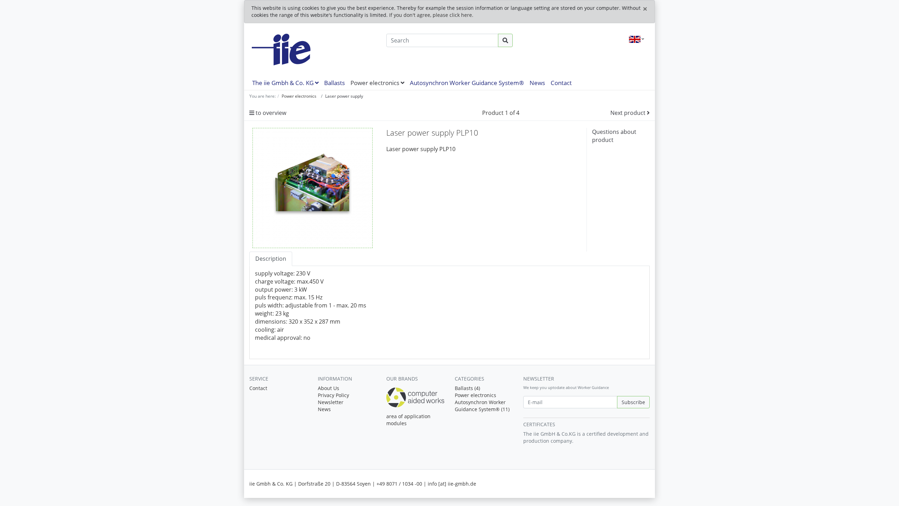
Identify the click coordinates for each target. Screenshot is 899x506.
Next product (628, 113)
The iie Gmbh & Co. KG (283, 83)
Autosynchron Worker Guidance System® (467, 83)
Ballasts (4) (467, 388)
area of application (408, 416)
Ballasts (334, 83)
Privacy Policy (333, 395)
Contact (561, 83)
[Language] (636, 39)
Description (270, 258)
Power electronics (375, 83)
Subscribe (633, 402)
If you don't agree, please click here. (431, 15)
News (537, 83)
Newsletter (330, 402)
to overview (270, 113)
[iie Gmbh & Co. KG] (312, 49)
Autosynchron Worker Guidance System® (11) (482, 406)
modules (396, 423)
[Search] (505, 40)
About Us (328, 388)
